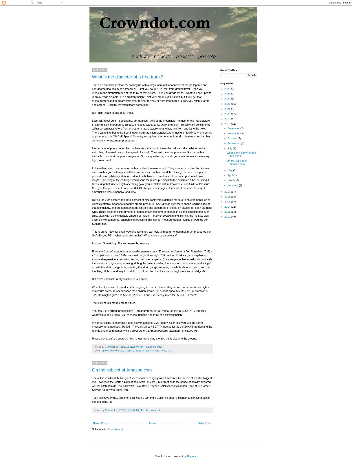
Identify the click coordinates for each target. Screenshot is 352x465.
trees (163, 350)
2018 (227, 124)
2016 (227, 196)
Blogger (191, 456)
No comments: (154, 347)
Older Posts (204, 423)
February (233, 185)
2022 (227, 103)
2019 (227, 118)
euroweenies (116, 350)
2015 (227, 201)
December (234, 128)
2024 (227, 93)
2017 (227, 191)
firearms (129, 350)
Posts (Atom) (115, 429)
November (234, 133)
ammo (105, 350)
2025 (227, 88)
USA (170, 350)
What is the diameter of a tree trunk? (127, 76)
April (230, 175)
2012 (227, 216)
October (233, 138)
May (230, 170)
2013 (227, 211)
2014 (227, 206)
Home (152, 423)
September (234, 143)
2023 (227, 98)
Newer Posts (100, 423)
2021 (227, 108)
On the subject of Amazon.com (122, 369)
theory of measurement (147, 350)
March (232, 180)
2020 (227, 113)
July (230, 148)
